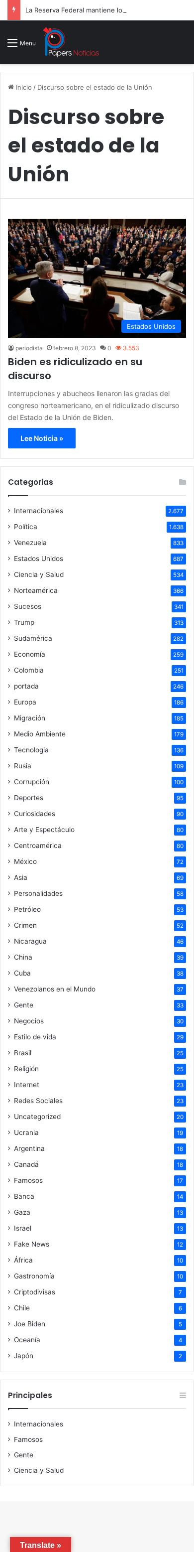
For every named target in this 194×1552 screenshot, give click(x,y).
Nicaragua (30, 941)
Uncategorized (37, 1117)
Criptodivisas (34, 1292)
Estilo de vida (35, 1037)
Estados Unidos (38, 559)
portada (26, 686)
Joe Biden (29, 1324)
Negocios (29, 1021)
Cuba (22, 973)
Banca (24, 1196)
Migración (29, 718)
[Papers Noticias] (71, 42)
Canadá (26, 1164)
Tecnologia (31, 750)
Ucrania (26, 1132)
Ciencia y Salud (39, 574)
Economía (29, 654)
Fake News (31, 1244)
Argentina (29, 1148)
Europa (25, 702)
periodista (29, 348)
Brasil (22, 1053)
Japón (23, 1356)
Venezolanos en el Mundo (55, 989)
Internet (26, 1085)
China (23, 957)
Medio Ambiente (40, 734)
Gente (23, 1005)
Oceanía (27, 1340)
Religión (26, 1069)
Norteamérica (36, 590)
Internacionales (38, 511)
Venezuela (30, 543)
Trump (24, 622)
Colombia (29, 670)
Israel (22, 1228)
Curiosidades (34, 814)
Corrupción (31, 782)
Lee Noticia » (41, 438)
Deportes (28, 798)
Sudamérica (33, 638)
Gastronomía (34, 1276)
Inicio (23, 87)
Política (25, 527)
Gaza (22, 1212)
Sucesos (27, 606)
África (23, 1260)
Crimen (25, 925)
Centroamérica (38, 845)
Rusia (22, 766)
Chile (22, 1308)
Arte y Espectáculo (44, 830)
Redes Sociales (38, 1101)
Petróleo (27, 909)
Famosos (28, 1180)
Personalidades (38, 893)
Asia (20, 877)
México (25, 861)
